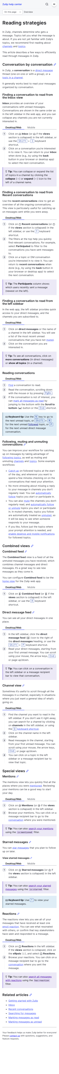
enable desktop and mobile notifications (31, 533)
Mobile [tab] (31, 127)
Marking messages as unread (25, 1021)
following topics (11, 457)
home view (8, 581)
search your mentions (41, 828)
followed (33, 424)
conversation (15, 819)
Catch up (13, 470)
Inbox (11, 1004)
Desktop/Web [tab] (13, 127)
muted (50, 339)
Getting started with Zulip (23, 1000)
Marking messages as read (23, 1017)
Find (10, 385)
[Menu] (54, 4)
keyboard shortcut (28, 728)
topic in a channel (12, 77)
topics (21, 46)
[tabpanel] (29, 148)
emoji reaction (10, 926)
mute (27, 500)
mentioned (36, 785)
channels (7, 46)
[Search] (46, 4)
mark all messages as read (28, 400)
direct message (44, 70)
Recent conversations (20, 1009)
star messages (20, 847)
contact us (15, 1035)
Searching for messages (22, 1013)
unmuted (46, 515)
